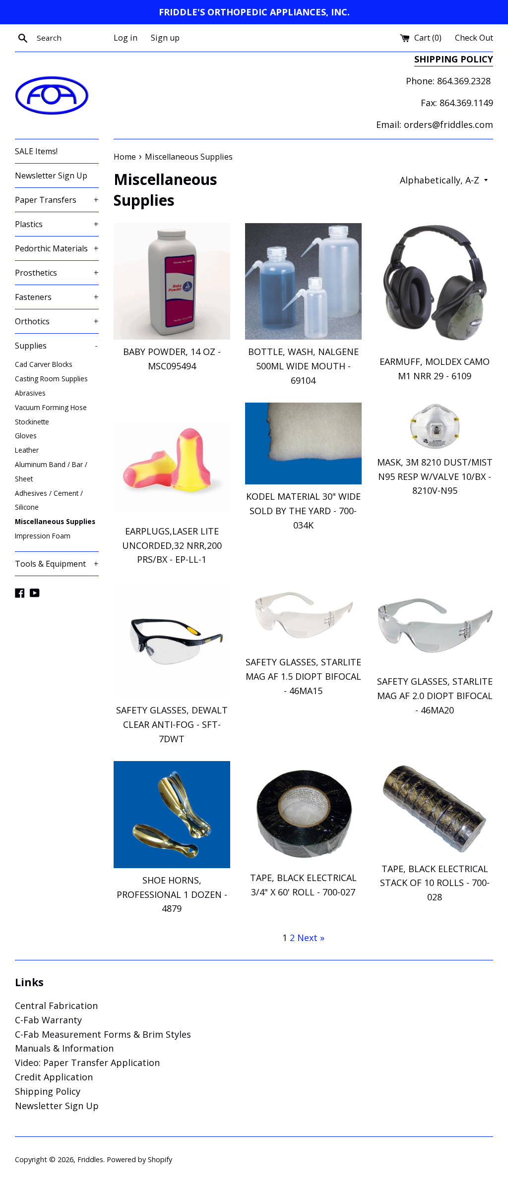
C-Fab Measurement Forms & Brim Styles (103, 1034)
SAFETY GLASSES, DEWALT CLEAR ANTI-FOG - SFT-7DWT (172, 724)
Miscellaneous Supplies (55, 521)
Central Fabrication (56, 1005)
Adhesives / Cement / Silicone (49, 500)
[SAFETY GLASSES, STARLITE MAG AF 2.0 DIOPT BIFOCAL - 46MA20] (435, 625)
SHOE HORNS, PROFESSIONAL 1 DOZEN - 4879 (172, 894)
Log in (125, 37)
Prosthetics (57, 272)
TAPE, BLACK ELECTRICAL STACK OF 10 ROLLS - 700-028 (435, 883)
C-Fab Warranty (48, 1020)
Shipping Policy (47, 1091)
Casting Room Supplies (51, 378)
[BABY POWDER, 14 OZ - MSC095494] (172, 281)
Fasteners (57, 297)
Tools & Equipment (57, 563)
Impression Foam (42, 535)
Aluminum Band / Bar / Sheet (51, 471)
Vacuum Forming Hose (51, 407)
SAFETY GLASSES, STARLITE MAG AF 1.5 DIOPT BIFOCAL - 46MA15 (303, 676)
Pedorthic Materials (57, 248)
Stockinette (32, 421)
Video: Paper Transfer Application (87, 1062)
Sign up (165, 37)
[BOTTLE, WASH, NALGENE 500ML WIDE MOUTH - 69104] (303, 281)
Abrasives (30, 393)
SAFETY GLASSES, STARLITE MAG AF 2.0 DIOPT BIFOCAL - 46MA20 (435, 695)
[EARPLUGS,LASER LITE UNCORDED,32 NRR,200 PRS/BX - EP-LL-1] (172, 461)
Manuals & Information (64, 1048)
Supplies (56, 345)
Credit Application (54, 1077)
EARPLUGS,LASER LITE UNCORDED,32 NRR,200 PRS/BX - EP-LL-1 (172, 545)
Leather (27, 450)
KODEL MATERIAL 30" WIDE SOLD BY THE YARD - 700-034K (303, 510)
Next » (310, 938)
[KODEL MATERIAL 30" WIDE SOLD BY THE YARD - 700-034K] (303, 443)
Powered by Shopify (139, 1159)
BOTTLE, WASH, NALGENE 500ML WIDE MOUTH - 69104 (303, 366)
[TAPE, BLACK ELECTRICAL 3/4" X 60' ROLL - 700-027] (303, 813)
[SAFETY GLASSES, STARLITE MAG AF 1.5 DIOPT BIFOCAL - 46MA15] (303, 616)
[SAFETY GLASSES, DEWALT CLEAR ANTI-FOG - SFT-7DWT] (172, 640)
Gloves (26, 435)
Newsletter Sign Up (51, 175)
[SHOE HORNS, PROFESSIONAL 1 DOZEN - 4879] (172, 814)
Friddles (90, 1159)
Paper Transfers (57, 199)
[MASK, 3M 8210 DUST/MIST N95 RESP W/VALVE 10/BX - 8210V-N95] (435, 426)
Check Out (474, 37)
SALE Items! (36, 151)
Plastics (57, 224)
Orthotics (57, 321)
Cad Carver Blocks (43, 364)
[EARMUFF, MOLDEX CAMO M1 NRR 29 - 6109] (435, 286)
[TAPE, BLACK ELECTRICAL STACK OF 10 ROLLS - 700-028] (435, 809)
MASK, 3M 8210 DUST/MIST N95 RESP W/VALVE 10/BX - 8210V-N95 (435, 476)
